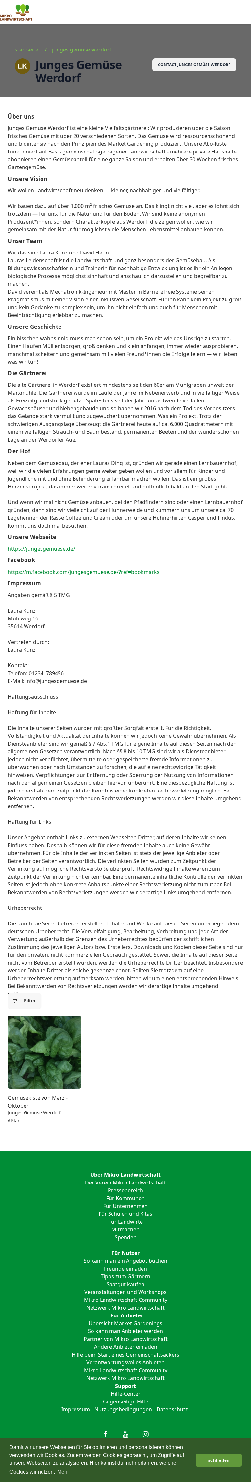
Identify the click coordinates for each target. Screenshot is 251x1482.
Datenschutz (172, 1409)
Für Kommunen (125, 1198)
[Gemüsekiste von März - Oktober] (44, 1052)
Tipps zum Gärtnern (125, 1276)
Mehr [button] (63, 1472)
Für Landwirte (126, 1221)
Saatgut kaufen (125, 1284)
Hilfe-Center (126, 1393)
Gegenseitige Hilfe (125, 1401)
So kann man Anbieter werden (125, 1331)
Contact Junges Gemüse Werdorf (194, 64)
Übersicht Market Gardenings (125, 1323)
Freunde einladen (125, 1268)
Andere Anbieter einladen (125, 1346)
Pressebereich (125, 1190)
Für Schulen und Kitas (125, 1213)
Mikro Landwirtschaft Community (125, 1299)
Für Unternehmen (125, 1206)
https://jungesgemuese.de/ (41, 548)
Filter (28, 1000)
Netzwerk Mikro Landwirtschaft (125, 1307)
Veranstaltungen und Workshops (125, 1292)
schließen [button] (219, 1460)
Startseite (26, 49)
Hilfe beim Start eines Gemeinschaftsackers (125, 1354)
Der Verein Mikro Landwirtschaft (125, 1182)
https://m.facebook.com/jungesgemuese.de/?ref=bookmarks (83, 571)
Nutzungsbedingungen (123, 1409)
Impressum (75, 1409)
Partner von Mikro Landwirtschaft (126, 1339)
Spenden (126, 1237)
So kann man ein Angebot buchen (125, 1260)
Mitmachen (125, 1229)
